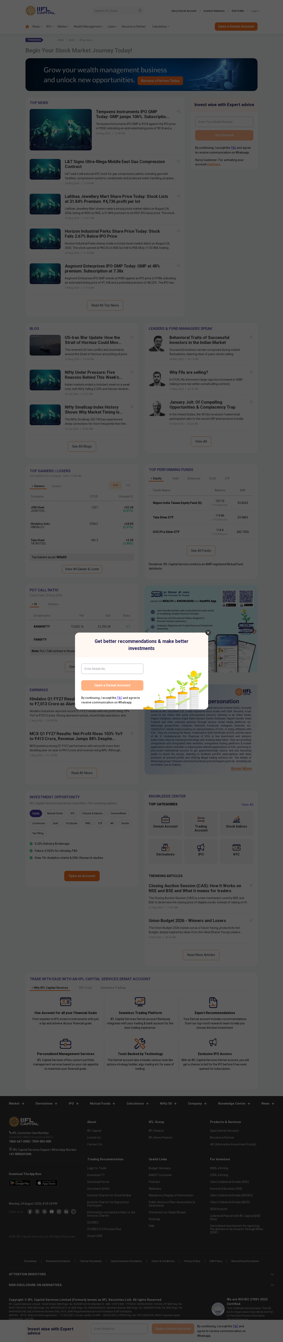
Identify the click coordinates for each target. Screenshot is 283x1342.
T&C (119, 697)
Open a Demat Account (112, 685)
